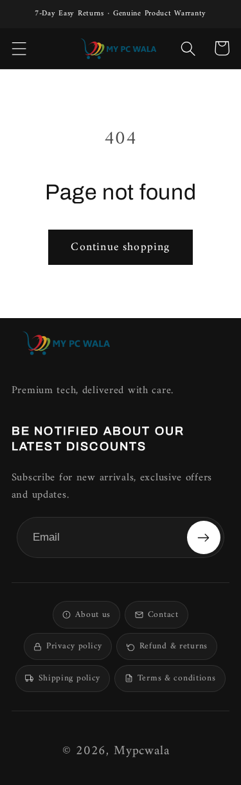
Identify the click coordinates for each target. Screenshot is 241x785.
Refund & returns (173, 646)
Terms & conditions (177, 678)
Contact (163, 615)
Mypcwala (142, 751)
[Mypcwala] (66, 343)
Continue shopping (120, 247)
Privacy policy (74, 646)
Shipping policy (70, 678)
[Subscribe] (203, 537)
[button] (19, 48)
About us (93, 615)
